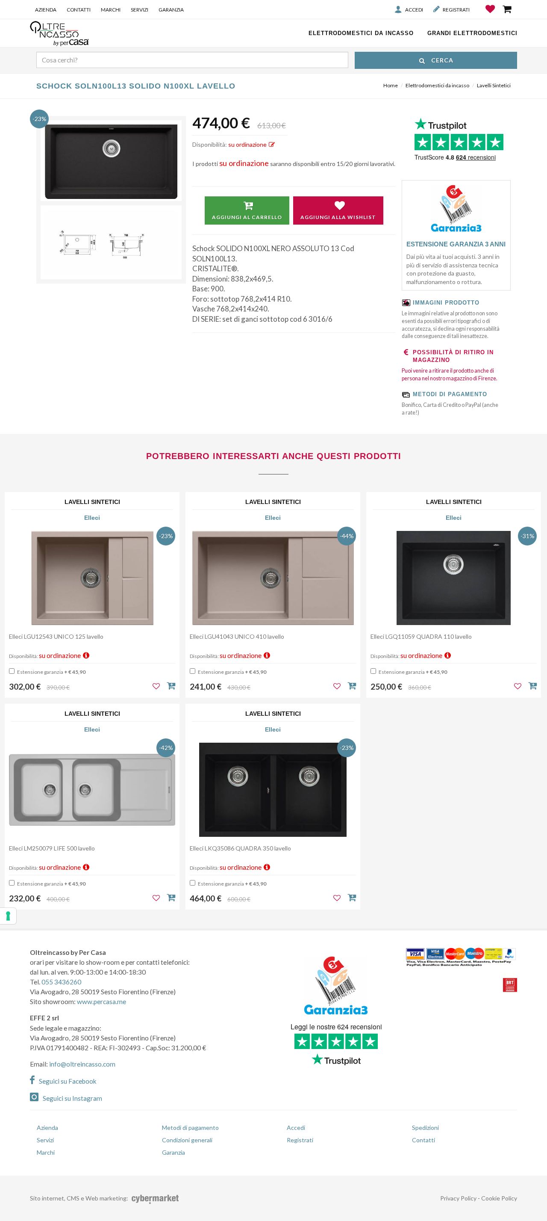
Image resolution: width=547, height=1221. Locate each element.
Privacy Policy (458, 1198)
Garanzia (171, 9)
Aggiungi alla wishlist (338, 217)
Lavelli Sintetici (494, 85)
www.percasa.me (101, 1001)
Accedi (414, 9)
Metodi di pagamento (190, 1127)
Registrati (456, 9)
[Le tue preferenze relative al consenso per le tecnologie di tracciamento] (8, 916)
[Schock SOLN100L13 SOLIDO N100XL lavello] (111, 161)
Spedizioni (425, 1127)
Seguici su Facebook (68, 1081)
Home (390, 85)
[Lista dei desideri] (490, 15)
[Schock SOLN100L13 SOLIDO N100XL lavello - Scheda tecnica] (111, 242)
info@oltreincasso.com (82, 1064)
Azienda (45, 9)
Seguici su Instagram (72, 1098)
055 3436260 (61, 982)
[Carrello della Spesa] (507, 9)
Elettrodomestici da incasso (437, 85)
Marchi (111, 9)
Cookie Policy (499, 1198)
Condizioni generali (187, 1140)
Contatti (79, 9)
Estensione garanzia (50, 672)
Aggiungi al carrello (247, 217)
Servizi (139, 9)
